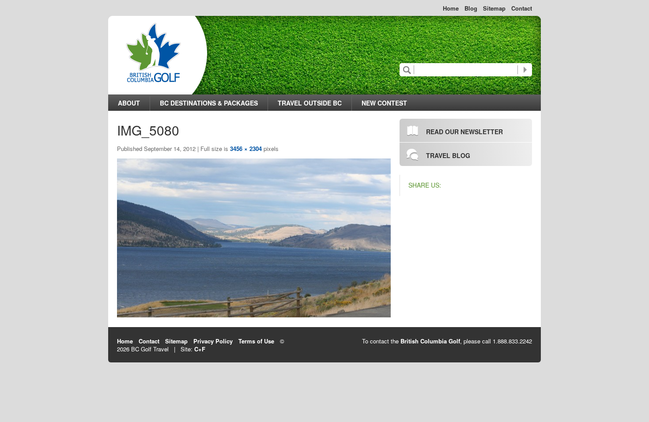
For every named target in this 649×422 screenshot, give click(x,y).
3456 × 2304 (246, 148)
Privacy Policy (213, 341)
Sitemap (494, 8)
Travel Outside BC (310, 102)
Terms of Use (256, 341)
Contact (521, 8)
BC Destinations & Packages (209, 102)
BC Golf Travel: (153, 52)
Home (451, 8)
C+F (199, 349)
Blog (470, 8)
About (129, 102)
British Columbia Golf (430, 341)
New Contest (384, 102)
